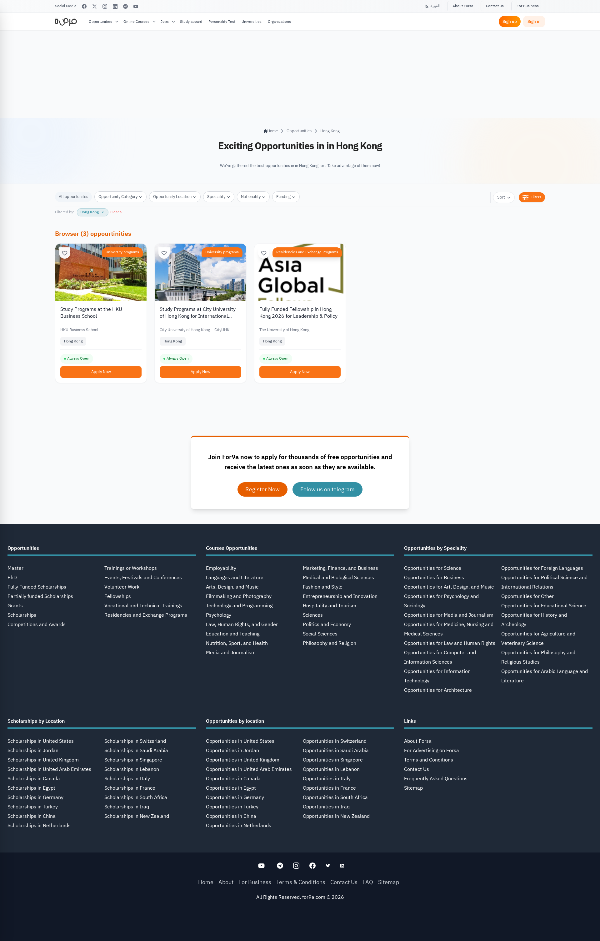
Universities (252, 21)
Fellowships (117, 596)
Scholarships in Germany (35, 797)
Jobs (165, 21)
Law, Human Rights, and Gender (242, 624)
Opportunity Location (172, 197)
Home (205, 882)
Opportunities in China (231, 816)
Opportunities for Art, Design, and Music (449, 587)
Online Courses (136, 21)
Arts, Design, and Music (232, 587)
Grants (15, 606)
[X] (94, 6)
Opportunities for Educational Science (543, 606)
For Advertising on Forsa (431, 750)
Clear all (116, 212)
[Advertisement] (300, 927)
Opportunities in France (329, 788)
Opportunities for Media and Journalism (448, 615)
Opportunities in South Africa (335, 797)
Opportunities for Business (434, 577)
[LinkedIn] (115, 6)
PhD (12, 577)
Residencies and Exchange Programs (307, 252)
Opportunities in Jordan (232, 750)
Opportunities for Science (432, 568)
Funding (283, 197)
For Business (528, 6)
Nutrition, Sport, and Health (237, 643)
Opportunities (100, 21)
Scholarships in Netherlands (39, 825)
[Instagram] (105, 6)
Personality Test (221, 21)
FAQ (367, 882)
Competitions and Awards (37, 624)
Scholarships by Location (36, 721)
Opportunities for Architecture (438, 690)
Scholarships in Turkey (33, 807)
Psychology (218, 615)
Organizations (279, 21)
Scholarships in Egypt (31, 788)
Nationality (251, 197)
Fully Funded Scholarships (37, 587)
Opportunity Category (118, 197)
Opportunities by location (235, 721)
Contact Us (416, 769)
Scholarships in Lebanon (131, 769)
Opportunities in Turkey (232, 807)
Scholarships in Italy (127, 778)
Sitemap (413, 788)
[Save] (64, 253)
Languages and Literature (234, 577)
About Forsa (462, 6)
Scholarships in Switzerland (135, 741)
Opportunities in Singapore (333, 760)
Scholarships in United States (41, 741)
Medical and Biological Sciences (338, 577)
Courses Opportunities (231, 548)
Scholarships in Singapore (133, 760)
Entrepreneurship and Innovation (340, 596)
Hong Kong (330, 131)
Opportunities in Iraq (326, 807)
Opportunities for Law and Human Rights (449, 643)
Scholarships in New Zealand (136, 816)
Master (15, 568)
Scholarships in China (32, 816)
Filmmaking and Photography (239, 596)
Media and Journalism (231, 652)
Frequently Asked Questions (436, 778)
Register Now (262, 489)
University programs (122, 252)
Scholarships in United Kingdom (43, 760)
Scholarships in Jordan (33, 750)
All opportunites (73, 197)
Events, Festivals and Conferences (143, 577)
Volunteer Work (121, 587)
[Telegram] (125, 6)
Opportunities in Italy (327, 778)
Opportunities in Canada (233, 778)
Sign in (534, 21)
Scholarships (22, 615)
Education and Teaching (232, 634)
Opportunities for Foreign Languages (542, 568)
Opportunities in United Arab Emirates (249, 769)
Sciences (313, 615)
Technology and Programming (239, 606)
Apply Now (101, 372)
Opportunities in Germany (235, 797)
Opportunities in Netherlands (238, 825)
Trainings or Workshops (130, 568)
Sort (501, 197)
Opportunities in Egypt (231, 788)
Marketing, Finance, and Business (340, 568)
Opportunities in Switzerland (335, 741)
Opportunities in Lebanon (331, 769)
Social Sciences (320, 634)
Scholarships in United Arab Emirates (49, 769)
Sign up (509, 21)
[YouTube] (136, 6)
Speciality (216, 197)
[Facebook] (84, 6)
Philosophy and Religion (329, 643)
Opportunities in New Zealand (336, 816)
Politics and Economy (327, 624)
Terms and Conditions (428, 760)
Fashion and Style (322, 587)
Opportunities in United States (240, 741)
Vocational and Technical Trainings (143, 606)
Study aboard (191, 21)
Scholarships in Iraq (126, 807)
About (225, 882)
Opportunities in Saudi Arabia (336, 750)
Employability (221, 568)
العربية (435, 6)
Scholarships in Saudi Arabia (136, 750)
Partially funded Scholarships (40, 596)
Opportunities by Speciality (435, 548)
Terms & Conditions (300, 882)
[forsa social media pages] (261, 865)
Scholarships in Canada (34, 778)
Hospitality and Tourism (329, 606)
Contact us (495, 6)
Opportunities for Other (527, 596)
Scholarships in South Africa (135, 797)
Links (410, 721)
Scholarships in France (129, 788)
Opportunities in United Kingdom (242, 760)
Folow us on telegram (327, 489)
